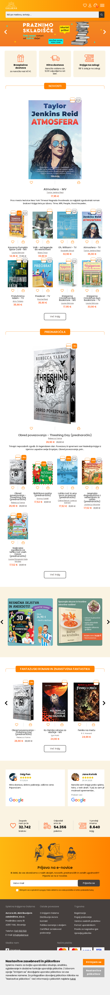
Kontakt (44, 921)
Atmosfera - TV (92, 247)
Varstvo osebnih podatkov (87, 921)
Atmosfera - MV (55, 189)
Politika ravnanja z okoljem (53, 925)
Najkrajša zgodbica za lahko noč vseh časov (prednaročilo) (18, 552)
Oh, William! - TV (67, 247)
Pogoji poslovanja (83, 917)
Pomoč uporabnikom (84, 925)
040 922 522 (20, 931)
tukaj (72, 979)
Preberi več (93, 621)
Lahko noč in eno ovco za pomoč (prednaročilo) (67, 495)
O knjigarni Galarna (49, 913)
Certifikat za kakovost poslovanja (51, 931)
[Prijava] (90, 5)
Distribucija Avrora (49, 917)
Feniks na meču (86, 730)
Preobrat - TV (42, 296)
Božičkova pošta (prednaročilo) (43, 494)
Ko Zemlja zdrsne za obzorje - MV (55, 731)
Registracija (80, 913)
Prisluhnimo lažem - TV (17, 297)
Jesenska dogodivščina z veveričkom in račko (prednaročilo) (92, 497)
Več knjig (55, 316)
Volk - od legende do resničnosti (42, 248)
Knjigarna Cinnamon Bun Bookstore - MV (67, 298)
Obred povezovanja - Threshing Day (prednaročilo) (55, 435)
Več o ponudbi (44, 621)
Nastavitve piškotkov (93, 972)
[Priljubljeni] (85, 5)
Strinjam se (93, 962)
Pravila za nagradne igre (86, 929)
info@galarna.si (20, 935)
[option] (55, 33)
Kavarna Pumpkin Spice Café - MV (18, 248)
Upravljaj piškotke (82, 933)
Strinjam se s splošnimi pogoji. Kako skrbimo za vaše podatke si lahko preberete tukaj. (56, 890)
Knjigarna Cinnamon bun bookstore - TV (92, 298)
